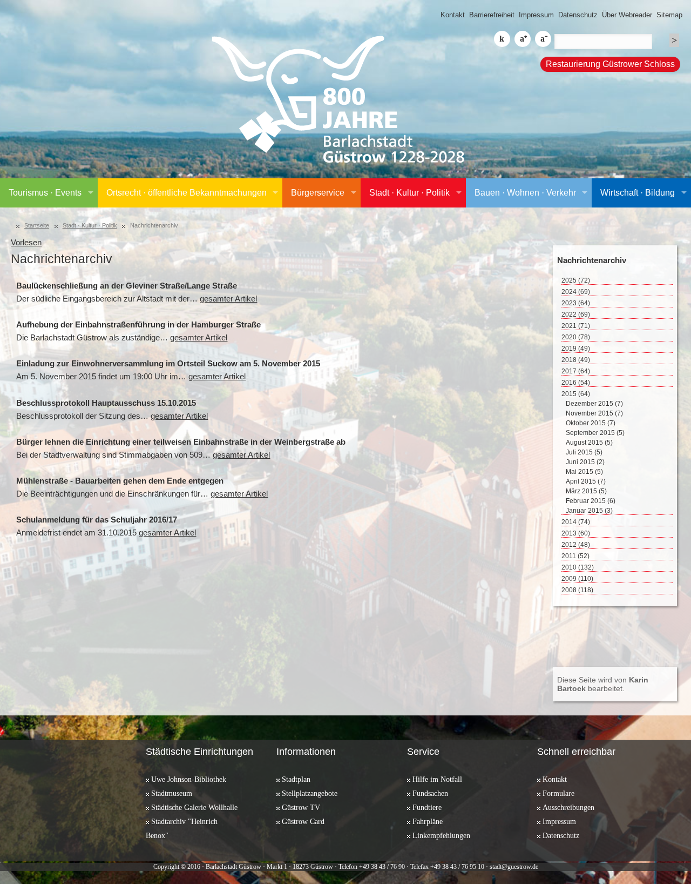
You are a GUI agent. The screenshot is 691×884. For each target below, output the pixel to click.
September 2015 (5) (595, 433)
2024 (575, 292)
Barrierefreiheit (491, 15)
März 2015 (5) (586, 491)
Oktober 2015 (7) (590, 423)
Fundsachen (430, 793)
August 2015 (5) (589, 442)
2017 (575, 371)
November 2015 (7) (594, 413)
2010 (577, 567)
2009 (577, 578)
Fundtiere (427, 807)
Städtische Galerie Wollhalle (194, 807)
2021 (575, 326)
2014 (575, 522)
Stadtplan (296, 779)
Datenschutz (578, 15)
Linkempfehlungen (441, 835)
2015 (575, 394)
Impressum (536, 15)
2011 (575, 556)
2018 (575, 360)
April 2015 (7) (586, 481)
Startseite (36, 225)
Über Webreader (627, 15)
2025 (575, 280)
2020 (575, 337)
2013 (575, 533)
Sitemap (669, 15)
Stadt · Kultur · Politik (409, 192)
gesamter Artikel (228, 298)
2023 (575, 303)
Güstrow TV (301, 807)
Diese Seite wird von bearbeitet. (602, 684)
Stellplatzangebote (309, 793)
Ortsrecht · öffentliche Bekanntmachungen (186, 192)
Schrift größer (522, 39)
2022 (575, 314)
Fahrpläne (427, 821)
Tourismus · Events (45, 192)
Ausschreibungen (568, 807)
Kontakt (453, 15)
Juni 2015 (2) (585, 462)
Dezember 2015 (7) (594, 403)
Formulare (558, 793)
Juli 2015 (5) (584, 452)
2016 (575, 382)
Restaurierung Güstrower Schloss (610, 64)
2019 (575, 348)
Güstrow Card (303, 821)
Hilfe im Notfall (437, 779)
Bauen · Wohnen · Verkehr (525, 192)
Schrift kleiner (543, 39)
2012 (575, 544)
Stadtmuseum (171, 793)
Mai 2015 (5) (584, 472)
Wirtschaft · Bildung (637, 192)
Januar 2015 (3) (589, 510)
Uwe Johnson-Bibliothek (188, 779)
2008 (577, 590)
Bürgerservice (317, 192)
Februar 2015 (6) (590, 501)
